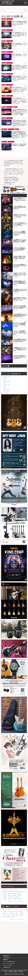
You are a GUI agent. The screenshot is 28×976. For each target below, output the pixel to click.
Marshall (16, 911)
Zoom (4, 915)
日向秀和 (19, 895)
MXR (4, 913)
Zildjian (17, 915)
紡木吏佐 (5, 893)
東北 (4, 380)
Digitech (8, 915)
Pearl (7, 913)
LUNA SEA (17, 897)
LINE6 (12, 915)
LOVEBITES (11, 897)
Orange (4, 911)
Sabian (21, 915)
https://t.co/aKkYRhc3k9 (10, 177)
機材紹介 (15, 106)
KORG (8, 909)
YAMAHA (12, 913)
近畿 (4, 388)
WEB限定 (3, 19)
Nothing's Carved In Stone (9, 891)
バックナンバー (11, 141)
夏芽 (9, 895)
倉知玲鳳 (10, 893)
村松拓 (15, 889)
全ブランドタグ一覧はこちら (18, 919)
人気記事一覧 (6, 967)
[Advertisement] (14, 938)
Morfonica (20, 899)
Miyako (15, 893)
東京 (4, 383)
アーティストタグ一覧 (8, 963)
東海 (4, 386)
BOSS (4, 909)
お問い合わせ (6, 957)
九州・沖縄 (6, 391)
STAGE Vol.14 (4, 129)
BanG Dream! (6, 889)
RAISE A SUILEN (20, 891)
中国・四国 (6, 389)
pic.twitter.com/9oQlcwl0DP (11, 179)
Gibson (17, 913)
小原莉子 (5, 897)
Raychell (5, 895)
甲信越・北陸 (6, 384)
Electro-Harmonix (11, 917)
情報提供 (5, 959)
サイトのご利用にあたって (10, 961)
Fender (20, 909)
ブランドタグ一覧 (7, 965)
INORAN (15, 899)
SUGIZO (5, 899)
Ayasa (11, 889)
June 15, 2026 (8, 184)
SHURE (21, 913)
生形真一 (10, 899)
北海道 (5, 378)
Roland (20, 911)
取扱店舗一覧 (5, 376)
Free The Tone (14, 909)
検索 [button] (25, 11)
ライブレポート (9, 19)
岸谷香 (19, 893)
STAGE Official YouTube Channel (11, 368)
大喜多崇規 (13, 895)
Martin (4, 917)
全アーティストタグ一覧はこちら (17, 901)
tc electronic (10, 911)
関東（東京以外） (7, 381)
